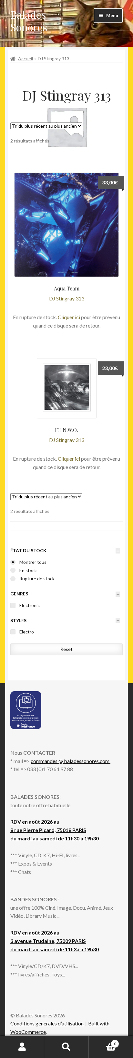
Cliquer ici (69, 317)
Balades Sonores (28, 20)
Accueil (25, 58)
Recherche (66, 1047)
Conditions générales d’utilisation (47, 1023)
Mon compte (22, 1047)
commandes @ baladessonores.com (70, 761)
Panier (102, 1041)
